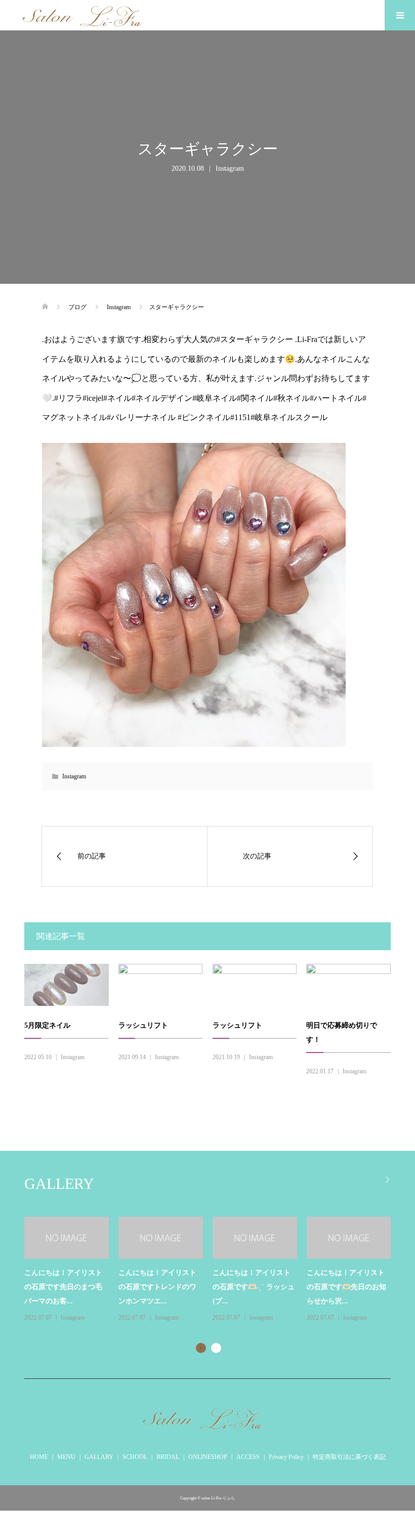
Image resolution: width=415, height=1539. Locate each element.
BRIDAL (167, 1456)
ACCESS (248, 1456)
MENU (66, 1456)
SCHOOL (134, 1456)
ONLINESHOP (207, 1456)
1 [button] (201, 1348)
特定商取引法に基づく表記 (349, 1456)
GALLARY (99, 1456)
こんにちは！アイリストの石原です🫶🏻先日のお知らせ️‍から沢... (346, 1287)
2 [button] (216, 1348)
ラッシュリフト (143, 1025)
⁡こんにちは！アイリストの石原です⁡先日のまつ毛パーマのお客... (63, 1287)
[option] (212, 1270)
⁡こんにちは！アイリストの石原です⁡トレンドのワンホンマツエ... (157, 1287)
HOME (39, 1456)
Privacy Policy (286, 1456)
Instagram (230, 168)
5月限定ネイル (47, 1025)
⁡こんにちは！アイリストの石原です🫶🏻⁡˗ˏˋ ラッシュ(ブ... (254, 1287)
